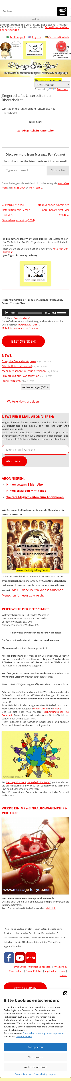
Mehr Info (51, 908)
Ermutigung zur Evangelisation (20, 376)
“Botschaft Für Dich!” (38, 782)
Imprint (52, 1074)
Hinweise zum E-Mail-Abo (24, 484)
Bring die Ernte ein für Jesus (19, 361)
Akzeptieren (35, 1047)
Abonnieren (14, 461)
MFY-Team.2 (35, 187)
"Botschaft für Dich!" (28, 324)
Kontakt (63, 975)
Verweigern (35, 1057)
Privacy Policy (40, 1074)
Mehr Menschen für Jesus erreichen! (24, 371)
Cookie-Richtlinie (24, 1036)
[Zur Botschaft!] (35, 778)
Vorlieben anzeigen (35, 1067)
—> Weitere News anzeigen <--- (23, 401)
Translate (62, 89)
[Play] (6, 313)
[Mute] (54, 313)
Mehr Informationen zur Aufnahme (21, 328)
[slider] (62, 312)
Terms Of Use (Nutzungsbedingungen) (31, 966)
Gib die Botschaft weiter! (17, 366)
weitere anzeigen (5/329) (35, 387)
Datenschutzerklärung (34, 1033)
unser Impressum (55, 1033)
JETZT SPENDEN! (23, 341)
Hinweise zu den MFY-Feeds (26, 491)
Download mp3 (22, 318)
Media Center (40, 708)
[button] (65, 993)
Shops (56, 708)
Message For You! (16, 782)
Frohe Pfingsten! (11, 380)
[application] (35, 312)
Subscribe (58, 170)
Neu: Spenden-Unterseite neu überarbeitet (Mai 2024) (53, 210)
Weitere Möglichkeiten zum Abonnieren (35, 497)
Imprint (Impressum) (55, 971)
